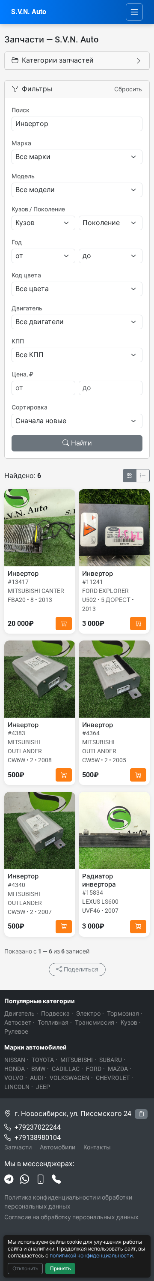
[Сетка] (129, 475)
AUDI (36, 1077)
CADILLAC (66, 1068)
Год (17, 242)
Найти (81, 443)
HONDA (14, 1068)
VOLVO (14, 1077)
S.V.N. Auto (28, 12)
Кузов (129, 1022)
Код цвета (26, 275)
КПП (18, 341)
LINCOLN (17, 1086)
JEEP (43, 1086)
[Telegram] (8, 1179)
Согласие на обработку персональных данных (71, 1217)
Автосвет (17, 1022)
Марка (21, 143)
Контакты (97, 1147)
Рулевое (16, 1031)
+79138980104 (38, 1138)
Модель (23, 176)
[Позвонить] (56, 1179)
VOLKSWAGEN (69, 1077)
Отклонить (25, 1269)
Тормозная (123, 1013)
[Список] (143, 475)
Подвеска (55, 1013)
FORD (93, 1068)
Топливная (53, 1022)
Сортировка (29, 407)
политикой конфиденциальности (91, 1255)
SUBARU (110, 1059)
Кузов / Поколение (38, 209)
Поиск (21, 110)
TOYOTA (43, 1059)
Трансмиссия (94, 1022)
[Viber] (40, 1179)
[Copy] (141, 1114)
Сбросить (128, 89)
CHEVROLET (113, 1077)
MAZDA (118, 1068)
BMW (38, 1068)
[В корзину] (64, 623)
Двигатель (27, 308)
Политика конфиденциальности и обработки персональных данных (68, 1202)
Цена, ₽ (22, 374)
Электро (88, 1013)
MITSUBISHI (76, 1059)
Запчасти (18, 1147)
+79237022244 (38, 1127)
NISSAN (14, 1059)
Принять (60, 1269)
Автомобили (57, 1147)
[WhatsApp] (24, 1179)
